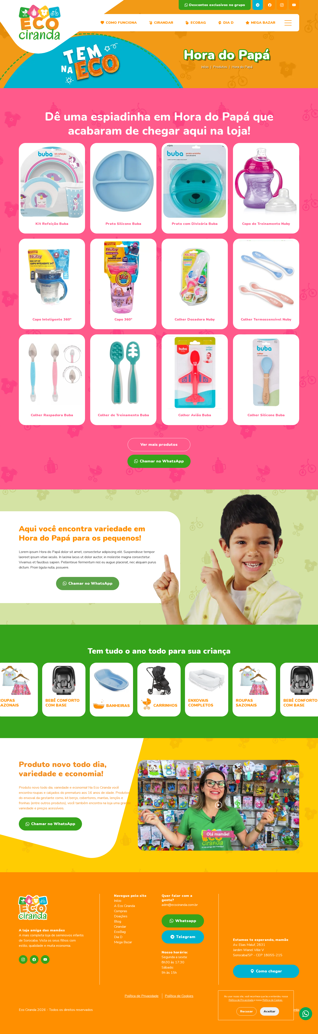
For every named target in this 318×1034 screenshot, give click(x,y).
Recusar (246, 1011)
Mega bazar (263, 22)
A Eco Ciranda (124, 906)
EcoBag (198, 22)
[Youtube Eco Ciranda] (45, 959)
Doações (120, 916)
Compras (120, 911)
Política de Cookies (179, 996)
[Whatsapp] (305, 1013)
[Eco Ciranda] (39, 22)
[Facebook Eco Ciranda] (34, 959)
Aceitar (269, 1011)
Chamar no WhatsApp (162, 461)
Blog (117, 921)
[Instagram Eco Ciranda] (23, 959)
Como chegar (269, 971)
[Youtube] (294, 5)
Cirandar (163, 22)
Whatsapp (185, 920)
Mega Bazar (123, 942)
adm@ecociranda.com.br (180, 904)
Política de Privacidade (142, 996)
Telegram (185, 936)
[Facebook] (270, 5)
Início (205, 67)
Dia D (118, 937)
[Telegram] (257, 5)
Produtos (220, 67)
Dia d (228, 22)
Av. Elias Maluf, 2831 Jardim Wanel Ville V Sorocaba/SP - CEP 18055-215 (257, 950)
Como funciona (121, 22)
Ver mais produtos (159, 444)
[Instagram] (282, 5)
